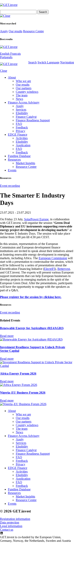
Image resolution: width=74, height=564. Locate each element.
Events (12, 170)
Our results (15, 31)
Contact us (6, 529)
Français (15, 53)
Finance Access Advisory (23, 102)
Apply (4, 31)
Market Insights (25, 163)
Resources (14, 159)
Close (3, 70)
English (5, 53)
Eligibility (22, 113)
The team (21, 95)
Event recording (10, 185)
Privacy (20, 131)
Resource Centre (33, 31)
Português (6, 57)
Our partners (23, 88)
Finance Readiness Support (33, 120)
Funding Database (19, 156)
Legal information (11, 526)
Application (23, 145)
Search (32, 62)
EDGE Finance (17, 134)
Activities (22, 138)
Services (21, 109)
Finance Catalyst (26, 116)
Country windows (27, 91)
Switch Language (48, 62)
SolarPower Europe (36, 219)
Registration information (15, 519)
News (19, 99)
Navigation (67, 62)
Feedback (22, 127)
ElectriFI (49, 268)
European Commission (53, 258)
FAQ (19, 124)
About (12, 77)
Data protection (9, 522)
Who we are (23, 81)
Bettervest (63, 268)
